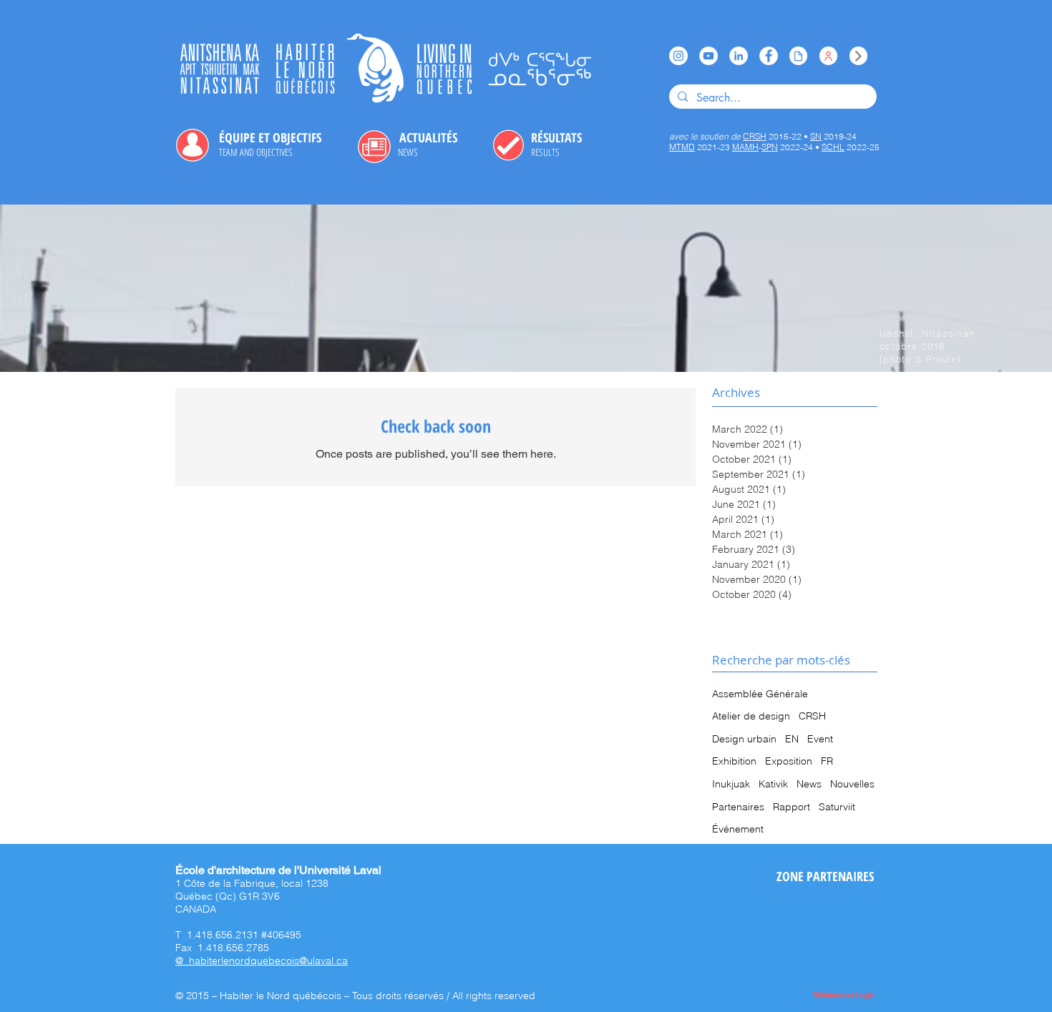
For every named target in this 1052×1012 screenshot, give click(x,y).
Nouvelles (852, 783)
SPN (769, 147)
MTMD (682, 147)
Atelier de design (751, 715)
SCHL (833, 147)
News (809, 783)
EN (792, 738)
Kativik (773, 783)
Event (820, 738)
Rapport (791, 806)
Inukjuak (731, 783)
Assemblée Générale (760, 693)
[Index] (858, 55)
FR (827, 761)
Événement (738, 828)
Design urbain (744, 738)
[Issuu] (798, 55)
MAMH (745, 147)
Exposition (788, 761)
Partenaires (738, 806)
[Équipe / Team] (828, 55)
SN (816, 136)
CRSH (812, 715)
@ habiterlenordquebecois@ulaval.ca (261, 960)
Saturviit (837, 806)
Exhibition (734, 761)
